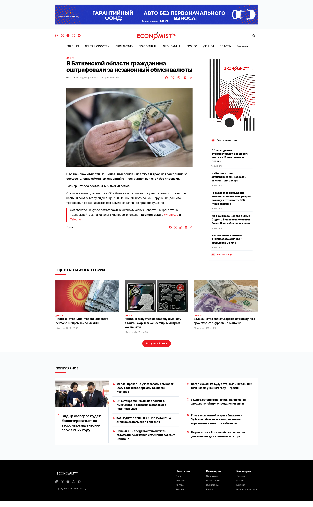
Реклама (180, 480)
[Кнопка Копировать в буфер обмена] (190, 77)
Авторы (180, 485)
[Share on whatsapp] (178, 77)
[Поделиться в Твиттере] (172, 77)
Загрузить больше (157, 343)
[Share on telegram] (184, 77)
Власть (240, 480)
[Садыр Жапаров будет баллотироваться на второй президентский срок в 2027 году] (82, 394)
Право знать (213, 480)
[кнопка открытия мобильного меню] (57, 46)
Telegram (76, 219)
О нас (179, 476)
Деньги (70, 58)
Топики (180, 489)
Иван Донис (72, 78)
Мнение (240, 485)
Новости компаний (247, 489)
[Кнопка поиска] (254, 36)
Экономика (212, 485)
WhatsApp (171, 214)
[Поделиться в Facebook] (166, 77)
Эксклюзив (212, 476)
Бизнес (210, 489)
